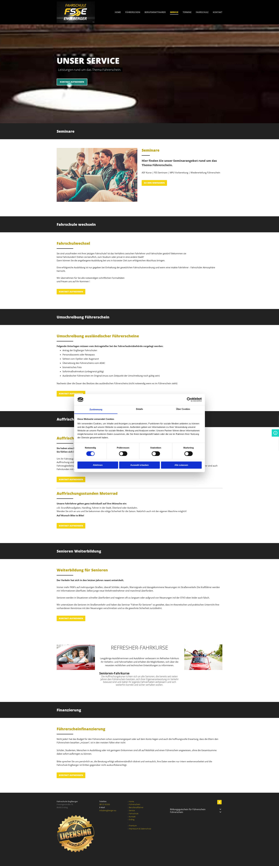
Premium (133, 825)
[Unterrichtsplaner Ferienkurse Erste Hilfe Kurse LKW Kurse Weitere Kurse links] (191, 12)
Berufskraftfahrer (155, 12)
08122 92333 (104, 804)
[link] (130, 12)
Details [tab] (139, 409)
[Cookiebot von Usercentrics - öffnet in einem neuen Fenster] (189, 399)
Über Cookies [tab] (183, 409)
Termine (187, 12)
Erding (131, 819)
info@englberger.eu (107, 810)
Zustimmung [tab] (96, 409)
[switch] (123, 453)
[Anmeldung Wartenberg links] (221, 12)
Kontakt (217, 12)
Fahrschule (202, 12)
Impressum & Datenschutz (140, 828)
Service (174, 12)
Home (118, 12)
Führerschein (132, 12)
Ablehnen (98, 465)
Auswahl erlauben (139, 465)
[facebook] (219, 802)
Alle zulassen (181, 465)
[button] (72, 82)
